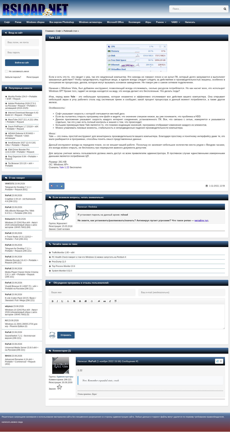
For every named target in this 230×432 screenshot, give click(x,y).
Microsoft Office (115, 22)
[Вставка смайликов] (92, 301)
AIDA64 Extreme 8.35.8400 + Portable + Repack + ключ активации (20, 135)
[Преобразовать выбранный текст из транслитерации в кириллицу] (110, 301)
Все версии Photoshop (62, 22)
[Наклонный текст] (57, 301)
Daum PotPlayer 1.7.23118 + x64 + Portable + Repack (21, 127)
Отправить (66, 335)
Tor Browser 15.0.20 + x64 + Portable (19, 164)
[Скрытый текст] (99, 301)
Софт (7, 22)
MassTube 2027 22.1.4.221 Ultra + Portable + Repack (21, 120)
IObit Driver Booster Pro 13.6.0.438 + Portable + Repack (19, 150)
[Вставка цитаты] (104, 301)
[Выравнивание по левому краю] (74, 301)
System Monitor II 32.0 (62, 271)
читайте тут (201, 220)
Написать (190, 22)
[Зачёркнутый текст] (68, 301)
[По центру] (80, 301)
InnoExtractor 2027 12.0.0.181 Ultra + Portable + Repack (20, 144)
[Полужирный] (52, 301)
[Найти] (225, 9)
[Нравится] (62, 186)
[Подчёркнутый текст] (62, 301)
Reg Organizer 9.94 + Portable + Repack (21, 157)
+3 (57, 186)
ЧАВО (174, 22)
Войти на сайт (22, 62)
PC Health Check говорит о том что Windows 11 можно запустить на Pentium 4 (89, 257)
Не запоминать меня (19, 71)
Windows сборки (35, 22)
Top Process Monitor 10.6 (63, 266)
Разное (160, 22)
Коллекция (134, 22)
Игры (148, 22)
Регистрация (33, 77)
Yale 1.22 (64, 167)
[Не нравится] (52, 186)
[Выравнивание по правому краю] (85, 301)
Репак (18, 22)
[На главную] (44, 9)
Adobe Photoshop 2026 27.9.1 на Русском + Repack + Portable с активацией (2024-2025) (21, 105)
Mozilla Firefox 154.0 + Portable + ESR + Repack (21, 97)
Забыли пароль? (13, 77)
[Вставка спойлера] (116, 301)
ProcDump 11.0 (59, 261)
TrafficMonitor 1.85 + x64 (63, 252)
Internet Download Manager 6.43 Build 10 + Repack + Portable (21, 114)
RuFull (92, 361)
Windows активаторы (90, 22)
